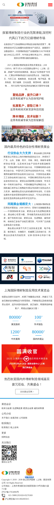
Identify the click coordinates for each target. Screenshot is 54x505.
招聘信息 (6, 437)
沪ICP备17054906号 (10, 492)
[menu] (50, 4)
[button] (5, 134)
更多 (4, 433)
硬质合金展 (28, 408)
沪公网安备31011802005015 (16, 499)
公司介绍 (6, 413)
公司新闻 (23, 418)
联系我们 (6, 423)
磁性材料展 (39, 408)
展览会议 (6, 404)
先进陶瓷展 (17, 408)
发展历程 (14, 418)
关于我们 (6, 418)
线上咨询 (14, 427)
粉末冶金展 (7, 408)
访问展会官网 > (27, 392)
